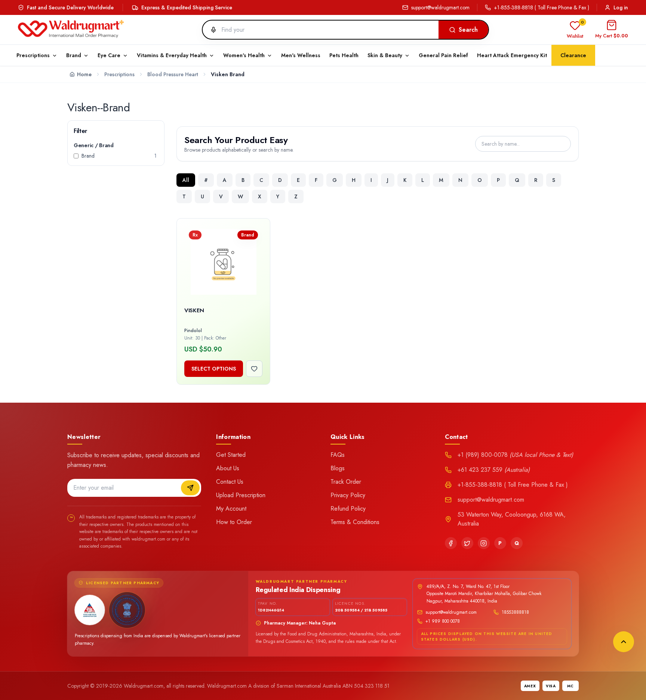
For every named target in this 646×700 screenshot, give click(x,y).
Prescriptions (119, 74)
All (185, 180)
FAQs (337, 454)
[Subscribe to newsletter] (190, 487)
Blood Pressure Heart (172, 74)
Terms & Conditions (354, 522)
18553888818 (515, 612)
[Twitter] (467, 543)
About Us (227, 468)
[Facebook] (451, 543)
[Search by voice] (210, 30)
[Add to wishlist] (254, 368)
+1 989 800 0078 (442, 621)
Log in (620, 7)
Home (84, 74)
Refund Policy (348, 508)
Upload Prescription (240, 495)
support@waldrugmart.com (440, 7)
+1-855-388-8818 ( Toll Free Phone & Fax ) (541, 7)
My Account (231, 508)
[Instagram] (484, 543)
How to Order (234, 522)
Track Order (345, 481)
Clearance (573, 55)
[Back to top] (623, 641)
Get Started (231, 454)
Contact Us (229, 481)
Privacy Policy (347, 495)
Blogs (337, 468)
